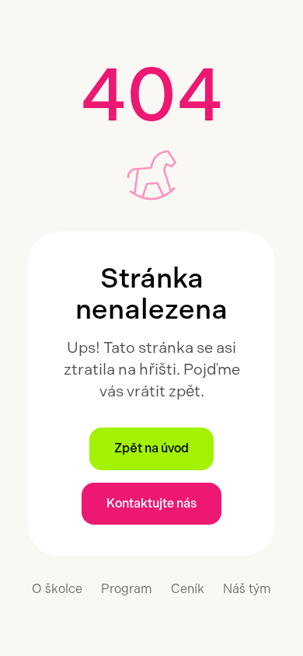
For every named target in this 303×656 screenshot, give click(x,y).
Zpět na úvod (151, 448)
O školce (57, 588)
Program (126, 588)
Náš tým (247, 588)
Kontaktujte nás (151, 503)
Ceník (187, 588)
